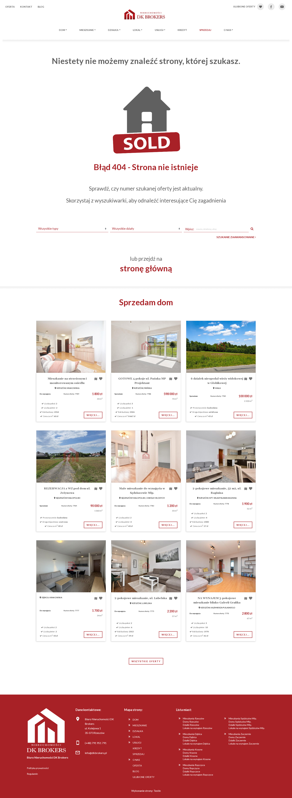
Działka (113, 30)
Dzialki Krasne (190, 755)
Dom (62, 30)
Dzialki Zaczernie (237, 740)
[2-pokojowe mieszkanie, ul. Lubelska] (146, 566)
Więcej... (93, 415)
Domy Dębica (190, 737)
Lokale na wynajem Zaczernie (244, 743)
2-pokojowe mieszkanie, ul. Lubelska (141, 598)
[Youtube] (284, 6)
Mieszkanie (86, 30)
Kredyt (182, 30)
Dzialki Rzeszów (191, 724)
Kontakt (26, 6)
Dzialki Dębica (190, 740)
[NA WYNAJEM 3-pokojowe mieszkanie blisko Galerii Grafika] (221, 566)
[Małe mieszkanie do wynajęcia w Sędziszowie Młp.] (146, 456)
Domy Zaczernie (237, 737)
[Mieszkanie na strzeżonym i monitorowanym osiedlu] (71, 347)
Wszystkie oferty (146, 661)
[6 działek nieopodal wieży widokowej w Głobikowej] (221, 347)
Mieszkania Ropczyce (194, 765)
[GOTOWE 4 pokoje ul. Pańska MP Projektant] (146, 347)
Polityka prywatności (38, 768)
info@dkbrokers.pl (96, 752)
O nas (227, 30)
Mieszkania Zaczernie (240, 734)
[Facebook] (273, 6)
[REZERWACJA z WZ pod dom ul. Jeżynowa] (71, 456)
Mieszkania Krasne (192, 749)
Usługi (159, 30)
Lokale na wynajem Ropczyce (198, 774)
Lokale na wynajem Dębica (196, 743)
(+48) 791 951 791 (95, 743)
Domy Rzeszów (191, 721)
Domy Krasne (190, 752)
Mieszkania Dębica (192, 734)
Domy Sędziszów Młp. (240, 721)
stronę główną (146, 268)
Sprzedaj (205, 30)
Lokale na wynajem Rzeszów (197, 728)
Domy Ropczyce (191, 768)
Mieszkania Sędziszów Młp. (243, 718)
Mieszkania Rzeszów (193, 718)
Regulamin (32, 773)
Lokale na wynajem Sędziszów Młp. (247, 728)
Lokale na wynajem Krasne (197, 759)
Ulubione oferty (143, 777)
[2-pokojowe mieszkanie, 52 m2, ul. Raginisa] (221, 456)
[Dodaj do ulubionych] (100, 378)
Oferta (10, 6)
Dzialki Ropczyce (191, 771)
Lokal (136, 30)
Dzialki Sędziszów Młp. (240, 724)
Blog (41, 6)
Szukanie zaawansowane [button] (235, 237)
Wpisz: (189, 229)
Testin (157, 790)
